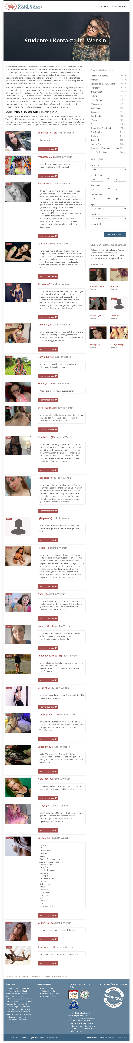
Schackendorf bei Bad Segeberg (108, 148)
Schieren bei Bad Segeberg (108, 83)
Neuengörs (108, 144)
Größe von (95, 185)
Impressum (122, 1037)
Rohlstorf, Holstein (108, 75)
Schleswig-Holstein (33, 976)
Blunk (108, 124)
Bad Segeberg (108, 132)
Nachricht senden (47, 149)
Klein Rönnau (108, 100)
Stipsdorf (108, 112)
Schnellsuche (47, 988)
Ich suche (95, 165)
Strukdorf (108, 136)
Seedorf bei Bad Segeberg (108, 128)
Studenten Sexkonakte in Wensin (56, 976)
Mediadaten (92, 1037)
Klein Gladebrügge (108, 152)
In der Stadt (96, 224)
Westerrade (108, 104)
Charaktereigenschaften (52, 993)
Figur (93, 204)
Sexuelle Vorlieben (49, 996)
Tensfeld (108, 140)
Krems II (108, 79)
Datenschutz (111, 1037)
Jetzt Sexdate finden (116, 234)
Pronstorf (108, 87)
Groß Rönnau (108, 108)
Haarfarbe (95, 214)
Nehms (108, 95)
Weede (108, 120)
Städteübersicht (119, 6)
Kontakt (102, 1037)
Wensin (70, 132)
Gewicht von (96, 194)
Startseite (103, 6)
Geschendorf (108, 116)
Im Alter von (96, 175)
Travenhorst (108, 91)
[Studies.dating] (24, 6)
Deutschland (20, 976)
